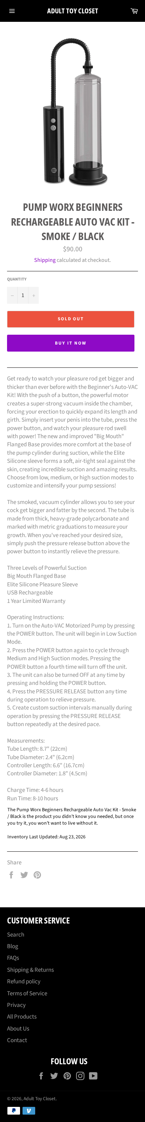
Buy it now (71, 343)
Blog (12, 946)
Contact (17, 1040)
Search (15, 935)
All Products (22, 1017)
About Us (18, 1029)
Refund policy (23, 981)
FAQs (13, 958)
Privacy (16, 1005)
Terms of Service (27, 993)
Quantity (16, 279)
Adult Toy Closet (72, 10)
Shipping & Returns (30, 970)
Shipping (45, 260)
